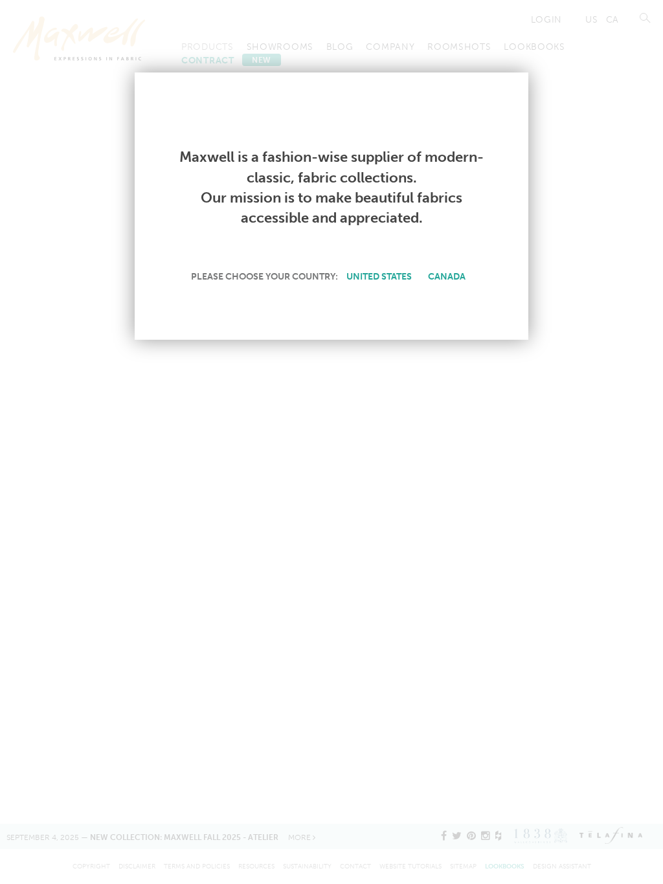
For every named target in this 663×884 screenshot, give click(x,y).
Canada (447, 276)
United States (379, 276)
